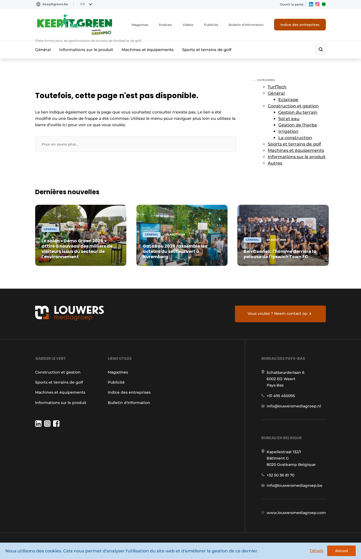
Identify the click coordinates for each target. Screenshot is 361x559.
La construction (295, 137)
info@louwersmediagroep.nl (294, 406)
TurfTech (277, 86)
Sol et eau (288, 118)
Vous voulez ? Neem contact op (277, 313)
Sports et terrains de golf (206, 49)
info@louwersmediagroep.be (294, 485)
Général (43, 49)
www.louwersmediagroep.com (296, 512)
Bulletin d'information (246, 25)
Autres (275, 163)
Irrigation (288, 131)
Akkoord (341, 551)
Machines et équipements (148, 49)
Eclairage (288, 99)
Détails (316, 550)
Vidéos (188, 25)
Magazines (140, 25)
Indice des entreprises (300, 24)
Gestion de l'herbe (297, 125)
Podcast (165, 25)
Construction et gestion (293, 105)
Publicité (211, 25)
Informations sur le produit (86, 49)
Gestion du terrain (297, 112)
